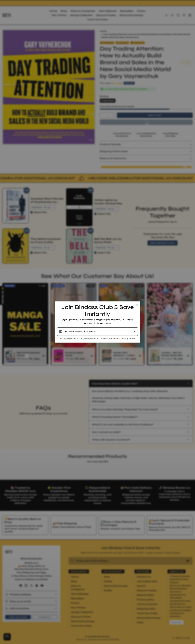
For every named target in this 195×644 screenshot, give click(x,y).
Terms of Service (107, 338)
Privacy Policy (128, 338)
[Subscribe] (134, 332)
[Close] (137, 305)
